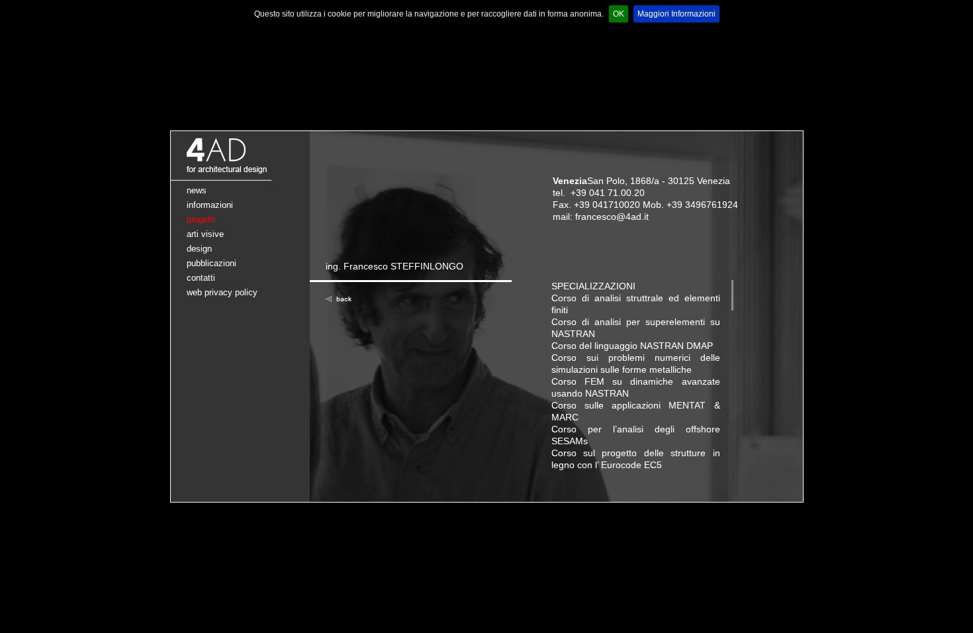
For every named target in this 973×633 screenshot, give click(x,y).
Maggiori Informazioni (676, 14)
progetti (201, 219)
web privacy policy (222, 292)
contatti (201, 278)
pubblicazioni (211, 263)
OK (618, 14)
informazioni (210, 205)
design (199, 249)
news (197, 190)
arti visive (205, 234)
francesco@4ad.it (612, 216)
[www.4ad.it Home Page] (240, 178)
